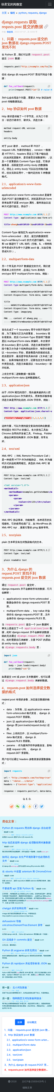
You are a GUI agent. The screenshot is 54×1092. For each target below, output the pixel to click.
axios (31, 849)
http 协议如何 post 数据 (19, 1034)
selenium (36, 878)
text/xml (14, 1054)
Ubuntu (29, 878)
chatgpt (22, 911)
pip (18, 891)
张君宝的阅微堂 (11, 4)
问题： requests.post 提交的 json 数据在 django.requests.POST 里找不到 (27, 1029)
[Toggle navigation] (50, 4)
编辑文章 (27, 1087)
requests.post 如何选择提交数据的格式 (27, 1069)
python (30, 835)
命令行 (30, 953)
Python (17, 953)
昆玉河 (26, 1001)
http (27, 849)
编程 (13, 835)
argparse (24, 953)
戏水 (17, 1001)
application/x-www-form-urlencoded (28, 1039)
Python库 (18, 878)
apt (15, 891)
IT (12, 864)
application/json (19, 1049)
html (23, 849)
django (18, 835)
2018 (13, 1081)
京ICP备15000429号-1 (33, 1081)
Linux (24, 878)
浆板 (17, 990)
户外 (13, 990)
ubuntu (28, 891)
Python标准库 (38, 953)
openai (16, 911)
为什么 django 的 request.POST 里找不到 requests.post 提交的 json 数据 (27, 1064)
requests (24, 835)
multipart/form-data (21, 1044)
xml (17, 932)
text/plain (15, 1059)
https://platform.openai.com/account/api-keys (17, 916)
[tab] (20, 1022)
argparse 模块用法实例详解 (32, 956)
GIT (15, 942)
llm (26, 911)
